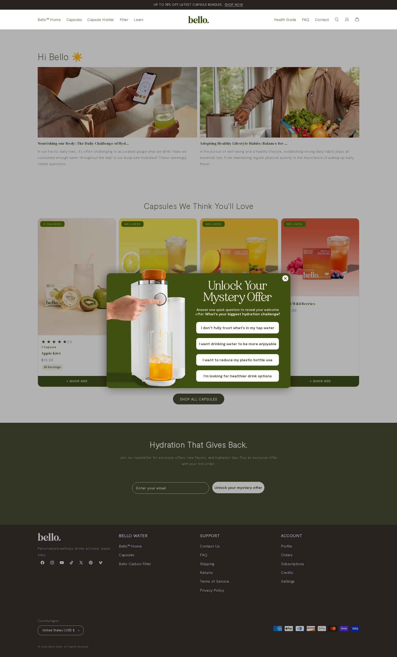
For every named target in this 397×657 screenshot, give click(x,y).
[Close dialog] (285, 278)
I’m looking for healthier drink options (238, 376)
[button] (337, 19)
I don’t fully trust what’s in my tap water (237, 327)
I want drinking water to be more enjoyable (237, 343)
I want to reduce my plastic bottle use (237, 360)
